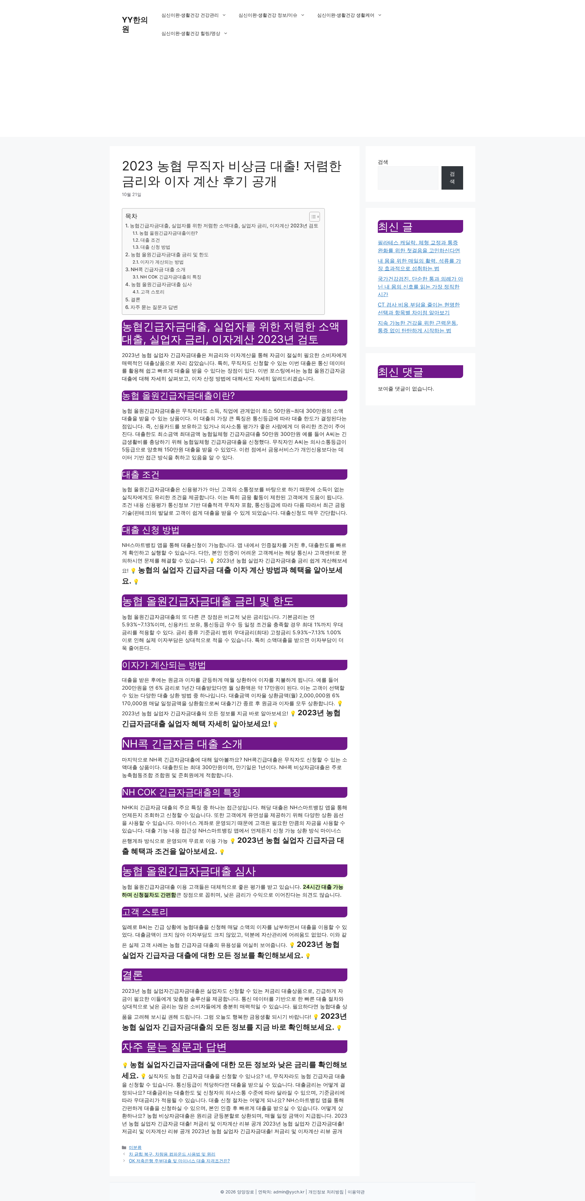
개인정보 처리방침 (326, 1191)
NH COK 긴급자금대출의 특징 (170, 277)
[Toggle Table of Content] (311, 217)
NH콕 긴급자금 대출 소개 (158, 269)
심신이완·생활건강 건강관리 (190, 15)
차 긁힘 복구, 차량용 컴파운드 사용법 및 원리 (172, 1154)
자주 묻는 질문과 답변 (154, 307)
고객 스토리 (152, 292)
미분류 (135, 1147)
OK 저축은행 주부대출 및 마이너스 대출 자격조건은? (179, 1160)
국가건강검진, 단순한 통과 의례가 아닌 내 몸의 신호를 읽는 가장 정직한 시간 (420, 286)
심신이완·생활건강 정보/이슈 (268, 15)
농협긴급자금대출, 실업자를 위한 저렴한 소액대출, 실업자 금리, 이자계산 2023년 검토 (224, 225)
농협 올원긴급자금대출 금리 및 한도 (170, 254)
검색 (383, 162)
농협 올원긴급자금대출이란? (168, 233)
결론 (135, 299)
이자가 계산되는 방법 (162, 262)
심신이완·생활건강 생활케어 (345, 15)
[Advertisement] (292, 94)
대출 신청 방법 (155, 247)
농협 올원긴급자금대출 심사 (161, 284)
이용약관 (356, 1191)
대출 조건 (150, 240)
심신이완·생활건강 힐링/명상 (190, 33)
